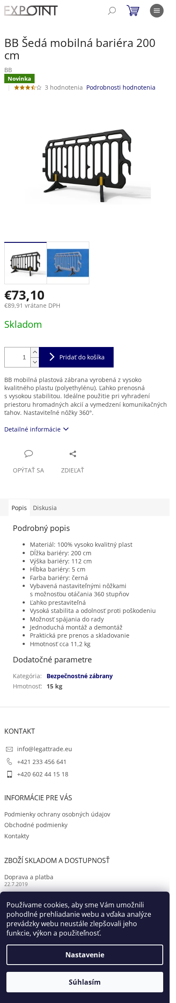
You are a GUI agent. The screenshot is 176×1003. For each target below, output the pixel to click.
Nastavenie (84, 954)
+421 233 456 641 (42, 762)
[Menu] (156, 10)
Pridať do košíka (82, 357)
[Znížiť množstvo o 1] (34, 362)
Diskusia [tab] (45, 508)
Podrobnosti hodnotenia (120, 87)
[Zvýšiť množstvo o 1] (34, 352)
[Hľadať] (111, 10)
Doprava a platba (28, 877)
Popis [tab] (19, 508)
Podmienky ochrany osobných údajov (57, 814)
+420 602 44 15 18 (42, 774)
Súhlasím (85, 982)
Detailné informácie (32, 429)
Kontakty (16, 836)
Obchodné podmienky (35, 825)
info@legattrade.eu (44, 749)
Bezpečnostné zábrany (80, 676)
